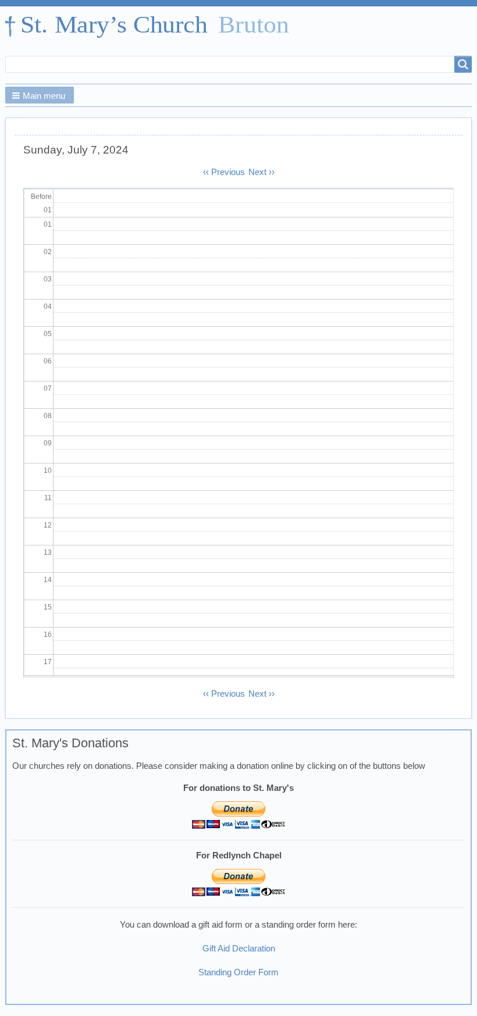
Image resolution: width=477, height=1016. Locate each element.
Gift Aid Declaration (238, 948)
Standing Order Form (238, 972)
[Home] (152, 26)
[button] (39, 95)
